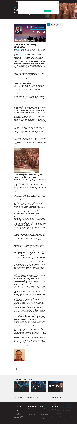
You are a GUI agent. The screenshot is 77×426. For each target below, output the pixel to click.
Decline (54, 11)
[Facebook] (17, 410)
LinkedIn (24, 348)
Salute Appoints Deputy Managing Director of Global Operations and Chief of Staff (37, 388)
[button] (62, 1)
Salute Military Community (19, 49)
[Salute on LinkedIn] (48, 24)
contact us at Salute (20, 365)
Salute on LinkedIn (55, 24)
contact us (31, 368)
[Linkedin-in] (14, 410)
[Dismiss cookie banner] (57, 3)
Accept (47, 11)
